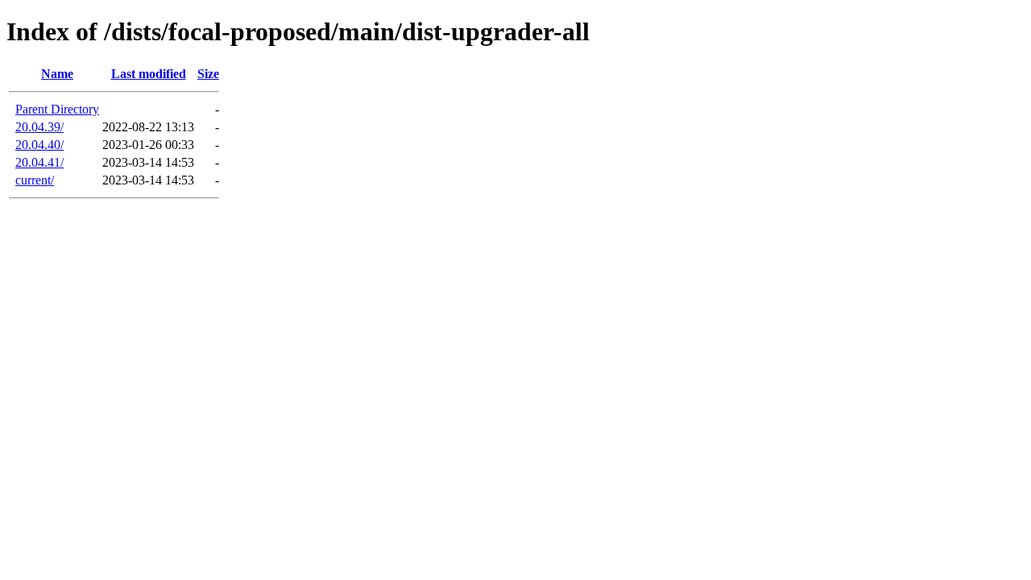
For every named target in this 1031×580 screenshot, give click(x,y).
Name (57, 74)
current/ (34, 180)
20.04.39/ (39, 127)
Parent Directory (57, 109)
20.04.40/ (39, 144)
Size (208, 74)
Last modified (148, 74)
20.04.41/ (39, 162)
